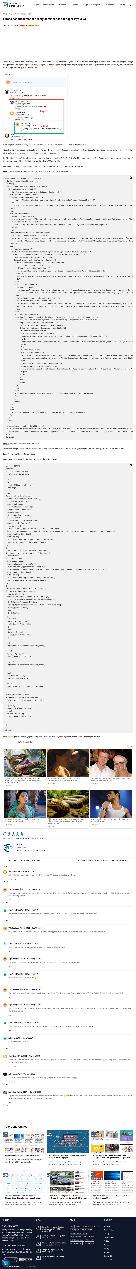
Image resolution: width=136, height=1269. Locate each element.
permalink (42, 838)
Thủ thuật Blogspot (76, 1243)
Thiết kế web (48, 5)
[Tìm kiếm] (130, 5)
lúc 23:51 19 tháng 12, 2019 (28, 910)
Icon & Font (86, 1226)
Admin (16, 25)
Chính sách (109, 5)
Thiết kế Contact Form (77, 1240)
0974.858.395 (40, 850)
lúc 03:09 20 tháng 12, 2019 (28, 974)
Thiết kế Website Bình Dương (53, 1257)
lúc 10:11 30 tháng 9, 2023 (25, 1074)
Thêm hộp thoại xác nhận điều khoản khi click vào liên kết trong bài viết (103, 861)
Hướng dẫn (95, 5)
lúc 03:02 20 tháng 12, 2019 (31, 959)
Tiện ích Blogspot (89, 1243)
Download (78, 1226)
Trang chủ (36, 5)
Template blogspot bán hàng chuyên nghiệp (52, 1251)
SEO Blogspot (74, 1229)
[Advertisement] (68, 42)
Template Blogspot (86, 1229)
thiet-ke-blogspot (23, 838)
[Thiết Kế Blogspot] (13, 4)
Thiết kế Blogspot (89, 1236)
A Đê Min (12, 1074)
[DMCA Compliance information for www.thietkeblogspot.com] (10, 1259)
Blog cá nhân (108, 1256)
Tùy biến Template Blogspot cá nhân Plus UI (53, 1237)
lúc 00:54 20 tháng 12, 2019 (31, 928)
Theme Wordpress (75, 1236)
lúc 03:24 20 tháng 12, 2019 (31, 989)
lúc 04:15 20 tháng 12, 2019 (28, 1023)
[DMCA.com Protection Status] (25, 1259)
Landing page (109, 1237)
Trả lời (10, 879)
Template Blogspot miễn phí (78, 1233)
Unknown (12, 871)
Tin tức (106, 1241)
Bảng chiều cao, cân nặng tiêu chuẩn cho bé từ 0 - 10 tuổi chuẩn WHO (53, 1229)
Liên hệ (122, 5)
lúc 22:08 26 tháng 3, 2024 (23, 1038)
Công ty (106, 1234)
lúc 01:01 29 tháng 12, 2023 (30, 1092)
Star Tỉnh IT (13, 910)
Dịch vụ (75, 5)
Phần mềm (95, 1226)
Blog (85, 5)
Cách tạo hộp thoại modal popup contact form (23, 861)
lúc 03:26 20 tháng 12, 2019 (31, 1005)
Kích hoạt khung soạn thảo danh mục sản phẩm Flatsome (54, 1244)
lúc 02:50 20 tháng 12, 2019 (28, 943)
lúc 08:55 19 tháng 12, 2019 (26, 871)
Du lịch (106, 1245)
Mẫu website (62, 5)
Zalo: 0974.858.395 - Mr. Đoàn (14, 1246)
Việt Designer (13, 889)
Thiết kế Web (89, 1240)
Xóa (15, 879)
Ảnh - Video (108, 1260)
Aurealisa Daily (14, 1092)
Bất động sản (109, 1230)
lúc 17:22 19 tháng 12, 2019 (31, 889)
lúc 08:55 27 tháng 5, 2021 (30, 1056)
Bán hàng (107, 1226)
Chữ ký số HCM (14, 1056)
